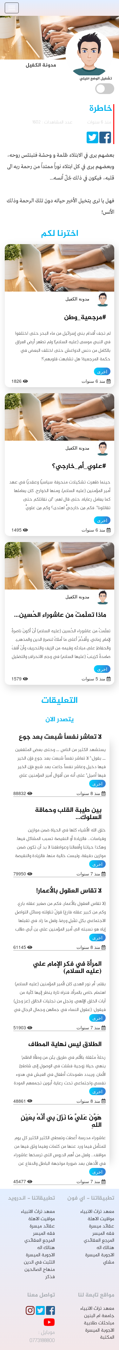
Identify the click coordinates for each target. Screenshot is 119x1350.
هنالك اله (105, 1248)
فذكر (50, 1277)
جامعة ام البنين (99, 1316)
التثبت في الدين (39, 1262)
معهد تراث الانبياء (97, 1212)
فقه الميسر (103, 1233)
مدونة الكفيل (77, 298)
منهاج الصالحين (39, 1269)
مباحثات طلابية (99, 1323)
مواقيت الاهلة (101, 1219)
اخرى (102, 371)
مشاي (108, 1262)
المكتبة (107, 1337)
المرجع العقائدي (99, 1240)
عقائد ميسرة (101, 1226)
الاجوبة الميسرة (99, 1255)
